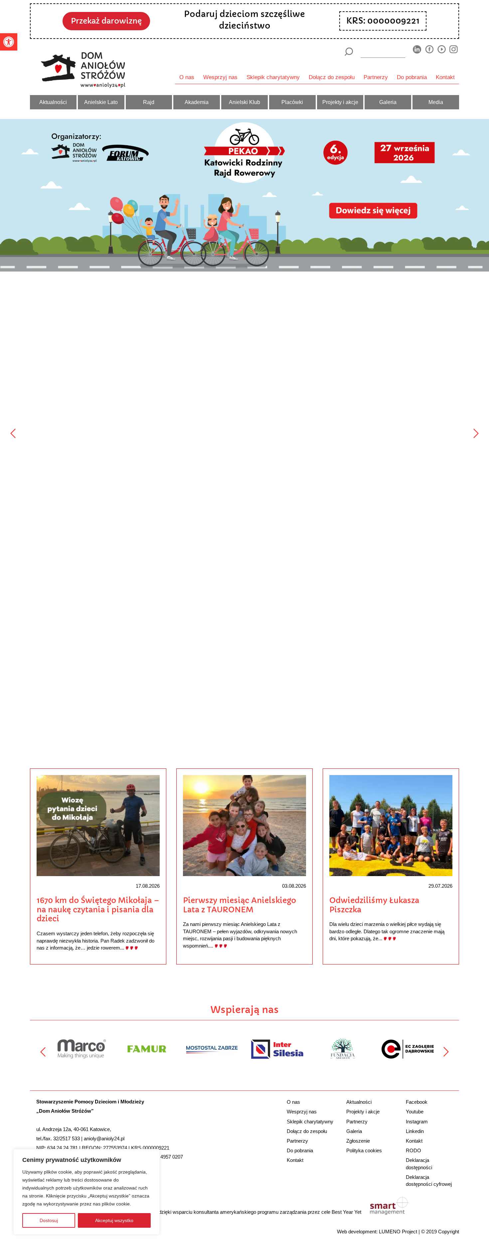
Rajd (148, 102)
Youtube (414, 1111)
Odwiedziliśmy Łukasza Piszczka (374, 905)
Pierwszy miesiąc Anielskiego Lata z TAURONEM (239, 905)
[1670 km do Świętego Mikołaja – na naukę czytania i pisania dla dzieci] (98, 825)
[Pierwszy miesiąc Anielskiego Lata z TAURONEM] (244, 825)
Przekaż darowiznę (106, 21)
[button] (8, 42)
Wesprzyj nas (220, 77)
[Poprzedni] (13, 433)
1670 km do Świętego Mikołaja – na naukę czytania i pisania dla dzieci (98, 909)
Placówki (292, 102)
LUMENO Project (398, 1231)
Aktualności (53, 102)
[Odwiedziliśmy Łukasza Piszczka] (390, 825)
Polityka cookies (364, 1150)
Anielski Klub (244, 102)
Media (435, 102)
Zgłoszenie (358, 1141)
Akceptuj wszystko (114, 1220)
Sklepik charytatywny (273, 77)
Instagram (417, 1121)
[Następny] (476, 433)
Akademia (197, 102)
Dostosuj (49, 1220)
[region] (86, 1192)
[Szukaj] (348, 52)
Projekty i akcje (340, 102)
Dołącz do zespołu (332, 77)
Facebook (416, 1102)
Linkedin (415, 1131)
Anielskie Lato (101, 102)
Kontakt (445, 77)
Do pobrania (412, 77)
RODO (413, 1150)
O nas (186, 77)
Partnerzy (376, 77)
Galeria (388, 102)
